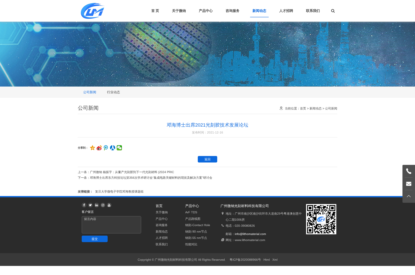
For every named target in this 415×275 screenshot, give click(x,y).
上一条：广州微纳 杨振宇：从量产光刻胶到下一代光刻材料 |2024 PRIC (126, 172)
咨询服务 (232, 11)
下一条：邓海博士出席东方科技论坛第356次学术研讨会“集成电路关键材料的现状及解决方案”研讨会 (145, 177)
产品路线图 (192, 218)
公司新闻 (89, 92)
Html (266, 259)
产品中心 (206, 11)
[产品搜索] (333, 11)
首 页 (155, 11)
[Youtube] (109, 205)
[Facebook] (84, 205)
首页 (303, 108)
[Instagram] (103, 205)
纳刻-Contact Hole (197, 225)
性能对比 (191, 244)
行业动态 (113, 92)
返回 (207, 159)
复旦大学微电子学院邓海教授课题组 (119, 191)
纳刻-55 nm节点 (196, 238)
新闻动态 (259, 11)
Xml (275, 259)
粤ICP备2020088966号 (245, 259)
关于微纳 (179, 11)
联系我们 (313, 11)
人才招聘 (286, 11)
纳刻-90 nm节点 (196, 231)
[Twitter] (90, 205)
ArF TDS (191, 212)
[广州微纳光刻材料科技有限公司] (93, 11)
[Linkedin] (96, 205)
